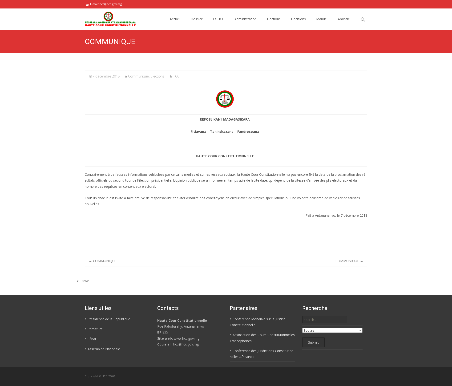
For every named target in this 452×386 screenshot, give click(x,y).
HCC (176, 76)
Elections (274, 19)
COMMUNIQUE (103, 261)
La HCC (218, 19)
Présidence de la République (109, 319)
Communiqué (138, 76)
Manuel (321, 19)
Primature (95, 329)
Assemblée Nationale (104, 349)
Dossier (196, 19)
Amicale (344, 19)
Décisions (298, 19)
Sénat (92, 339)
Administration (245, 19)
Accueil (175, 19)
